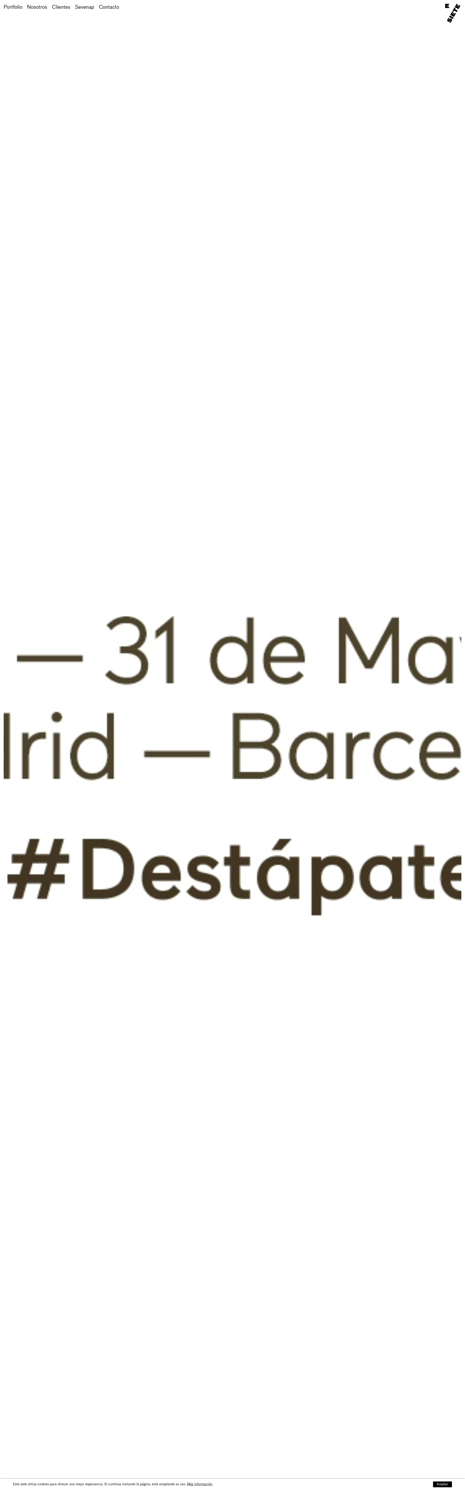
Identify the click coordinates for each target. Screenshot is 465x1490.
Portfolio (13, 7)
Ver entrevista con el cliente (87, 12)
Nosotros (37, 7)
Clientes (61, 7)
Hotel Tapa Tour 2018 (28, 12)
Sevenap (84, 7)
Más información (199, 1484)
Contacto (109, 7)
